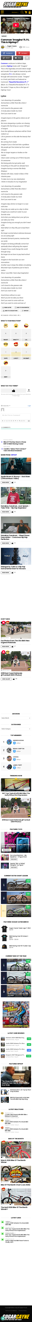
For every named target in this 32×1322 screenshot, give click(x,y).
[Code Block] (17, 421)
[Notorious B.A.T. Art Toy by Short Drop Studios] (5, 1092)
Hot (3, 622)
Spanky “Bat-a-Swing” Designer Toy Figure (17, 864)
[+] (24, 420)
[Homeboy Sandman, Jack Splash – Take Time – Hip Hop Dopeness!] (16, 495)
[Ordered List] (11, 421)
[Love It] (7, 622)
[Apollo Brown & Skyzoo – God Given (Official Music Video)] (16, 466)
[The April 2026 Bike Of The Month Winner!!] (16, 1196)
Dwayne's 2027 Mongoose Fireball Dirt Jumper (19, 901)
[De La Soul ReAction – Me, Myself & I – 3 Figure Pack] (5, 857)
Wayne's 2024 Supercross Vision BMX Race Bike (18, 914)
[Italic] (5, 421)
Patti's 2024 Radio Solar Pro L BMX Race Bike (18, 994)
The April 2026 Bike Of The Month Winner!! (14, 1208)
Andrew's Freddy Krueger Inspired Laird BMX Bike (18, 981)
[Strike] (9, 421)
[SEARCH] (22, 12)
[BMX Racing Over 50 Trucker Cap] (4, 946)
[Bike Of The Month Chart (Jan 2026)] (16, 1174)
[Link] (20, 421)
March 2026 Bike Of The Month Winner (13, 1161)
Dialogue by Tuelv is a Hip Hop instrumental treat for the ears (13, 568)
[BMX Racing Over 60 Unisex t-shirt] (4, 937)
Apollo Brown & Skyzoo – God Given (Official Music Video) (15, 477)
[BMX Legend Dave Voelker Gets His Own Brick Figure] (16, 842)
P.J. (20, 315)
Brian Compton (18, 748)
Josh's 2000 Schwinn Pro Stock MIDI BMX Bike (16, 1043)
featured (13, 315)
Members (14, 12)
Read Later (7, 307)
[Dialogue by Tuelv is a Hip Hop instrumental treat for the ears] (16, 556)
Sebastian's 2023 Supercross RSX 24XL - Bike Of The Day (17, 968)
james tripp (17, 765)
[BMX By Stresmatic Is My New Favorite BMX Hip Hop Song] (5, 1100)
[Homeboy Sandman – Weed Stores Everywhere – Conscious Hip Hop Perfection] (16, 524)
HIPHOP (14, 455)
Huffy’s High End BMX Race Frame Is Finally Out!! (17, 1241)
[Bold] (3, 421)
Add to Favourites (23, 307)
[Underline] (7, 421)
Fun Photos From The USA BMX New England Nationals (15, 641)
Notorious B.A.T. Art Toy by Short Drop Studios (20, 1090)
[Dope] (7, 652)
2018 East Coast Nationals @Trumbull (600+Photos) (11, 674)
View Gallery (6, 679)
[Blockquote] (15, 421)
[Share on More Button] (27, 58)
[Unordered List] (13, 421)
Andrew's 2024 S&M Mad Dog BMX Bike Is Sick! (18, 888)
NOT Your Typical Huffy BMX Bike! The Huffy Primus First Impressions (16, 794)
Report (26, 310)
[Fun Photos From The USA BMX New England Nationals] (16, 630)
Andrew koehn (18, 740)
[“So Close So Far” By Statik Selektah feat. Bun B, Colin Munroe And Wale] (16, 1076)
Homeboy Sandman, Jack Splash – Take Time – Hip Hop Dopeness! (15, 507)
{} (21, 420)
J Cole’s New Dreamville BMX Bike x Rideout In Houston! (16, 1115)
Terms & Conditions (11, 1310)
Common (5, 315)
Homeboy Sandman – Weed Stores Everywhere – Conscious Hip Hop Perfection (15, 537)
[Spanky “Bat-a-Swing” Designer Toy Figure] (5, 866)
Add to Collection (11, 310)
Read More (5, 482)
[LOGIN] (29, 12)
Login (29, 405)
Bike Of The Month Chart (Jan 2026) (15, 1185)
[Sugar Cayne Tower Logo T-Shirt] (4, 929)
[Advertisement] (16, 597)
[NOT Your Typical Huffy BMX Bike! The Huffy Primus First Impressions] (16, 784)
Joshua (15, 757)
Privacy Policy (23, 1310)
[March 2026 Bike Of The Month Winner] (16, 1149)
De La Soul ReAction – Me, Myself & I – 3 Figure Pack (18, 856)
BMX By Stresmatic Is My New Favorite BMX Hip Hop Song (19, 1098)
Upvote (13, 390)
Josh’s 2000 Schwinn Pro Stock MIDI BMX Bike (16, 1122)
